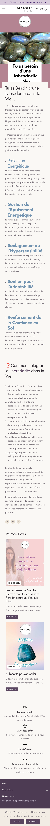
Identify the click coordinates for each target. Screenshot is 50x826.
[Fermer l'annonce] (46, 2)
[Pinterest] (19, 522)
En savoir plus (11, 617)
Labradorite (20, 370)
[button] (3, 9)
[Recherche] (37, 9)
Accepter (33, 822)
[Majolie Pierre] (24, 9)
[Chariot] (45, 9)
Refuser (17, 822)
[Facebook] (7, 522)
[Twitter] (13, 522)
